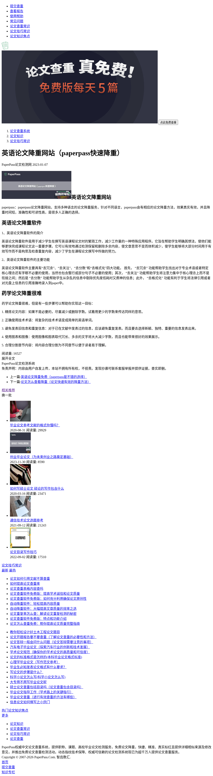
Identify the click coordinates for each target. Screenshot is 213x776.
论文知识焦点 (20, 36)
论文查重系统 (20, 131)
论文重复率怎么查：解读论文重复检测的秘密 (43, 613)
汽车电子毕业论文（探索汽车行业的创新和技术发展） (50, 647)
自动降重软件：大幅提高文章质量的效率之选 (43, 608)
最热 (12, 570)
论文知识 (16, 136)
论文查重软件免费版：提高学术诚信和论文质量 (45, 593)
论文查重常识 (20, 26)
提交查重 (16, 6)
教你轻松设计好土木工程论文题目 (35, 632)
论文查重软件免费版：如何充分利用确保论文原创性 (48, 598)
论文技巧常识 (20, 31)
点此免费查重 (168, 122)
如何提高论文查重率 (25, 583)
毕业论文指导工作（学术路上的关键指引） (41, 692)
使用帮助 (16, 16)
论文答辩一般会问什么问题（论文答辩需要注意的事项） (51, 642)
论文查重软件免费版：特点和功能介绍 (38, 618)
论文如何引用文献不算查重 (30, 578)
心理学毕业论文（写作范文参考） (35, 662)
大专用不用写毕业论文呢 (28, 682)
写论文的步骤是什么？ (26, 672)
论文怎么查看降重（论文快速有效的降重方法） (56, 382)
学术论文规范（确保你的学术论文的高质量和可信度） (50, 652)
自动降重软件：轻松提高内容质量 (35, 603)
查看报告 (16, 11)
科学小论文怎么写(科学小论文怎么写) (37, 677)
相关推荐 (8, 390)
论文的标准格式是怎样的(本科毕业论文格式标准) (46, 657)
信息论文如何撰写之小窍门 (30, 702)
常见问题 (16, 21)
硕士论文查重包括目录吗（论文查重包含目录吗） (46, 687)
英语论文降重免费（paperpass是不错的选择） (54, 377)
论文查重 (16, 739)
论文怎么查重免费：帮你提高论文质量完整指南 (45, 623)
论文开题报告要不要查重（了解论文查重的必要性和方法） (53, 637)
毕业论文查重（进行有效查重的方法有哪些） (43, 697)
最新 (5, 570)
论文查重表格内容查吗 (26, 588)
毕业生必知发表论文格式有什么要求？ (38, 667)
